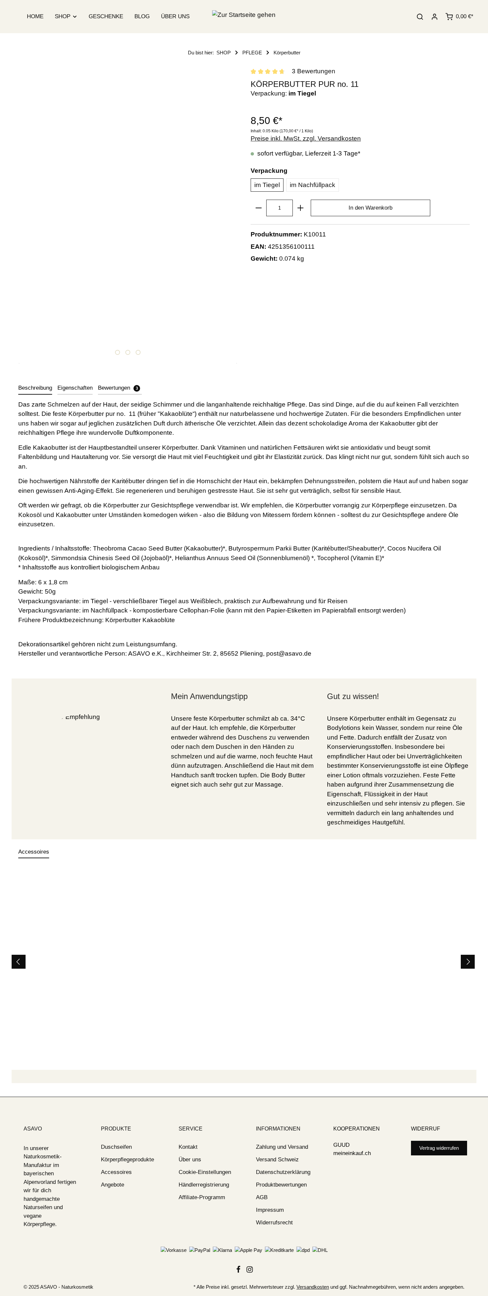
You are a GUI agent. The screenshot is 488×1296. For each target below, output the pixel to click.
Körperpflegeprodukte (127, 1159)
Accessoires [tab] (33, 852)
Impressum (270, 1210)
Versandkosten (312, 1287)
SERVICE (191, 1129)
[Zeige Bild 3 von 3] (137, 352)
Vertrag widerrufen (439, 1148)
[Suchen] (420, 16)
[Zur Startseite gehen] (244, 16)
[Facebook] (239, 1271)
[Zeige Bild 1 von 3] (117, 352)
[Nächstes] (468, 962)
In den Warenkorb (370, 207)
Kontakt (188, 1147)
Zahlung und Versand (282, 1147)
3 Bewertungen (313, 71)
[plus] (300, 208)
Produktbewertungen (281, 1185)
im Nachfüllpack (312, 184)
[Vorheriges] (19, 962)
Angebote (112, 1185)
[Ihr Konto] (434, 16)
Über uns (190, 1159)
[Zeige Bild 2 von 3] (127, 352)
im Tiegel (267, 184)
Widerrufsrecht (274, 1222)
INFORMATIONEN (278, 1129)
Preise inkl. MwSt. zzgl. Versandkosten (306, 138)
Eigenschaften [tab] (75, 388)
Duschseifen (116, 1147)
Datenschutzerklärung (283, 1172)
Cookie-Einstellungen (205, 1172)
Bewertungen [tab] (118, 388)
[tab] (35, 388)
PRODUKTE (116, 1129)
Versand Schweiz (277, 1159)
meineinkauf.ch (352, 1153)
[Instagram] (249, 1271)
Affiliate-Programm (202, 1197)
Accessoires (116, 1172)
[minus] (259, 208)
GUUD (341, 1145)
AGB (262, 1197)
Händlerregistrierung (204, 1185)
